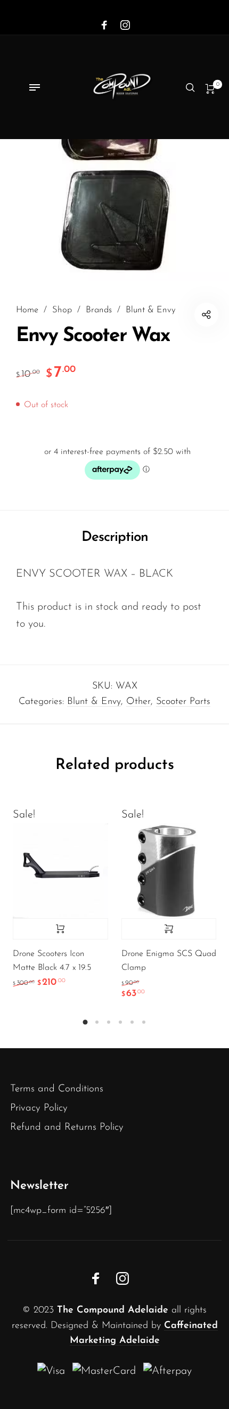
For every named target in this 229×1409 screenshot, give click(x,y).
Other (138, 702)
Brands (99, 310)
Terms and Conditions (56, 1089)
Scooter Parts (183, 702)
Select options (169, 929)
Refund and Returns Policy (67, 1127)
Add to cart (60, 929)
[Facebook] (104, 25)
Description (114, 537)
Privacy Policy (39, 1108)
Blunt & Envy (151, 310)
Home (27, 310)
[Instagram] (125, 25)
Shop (62, 310)
